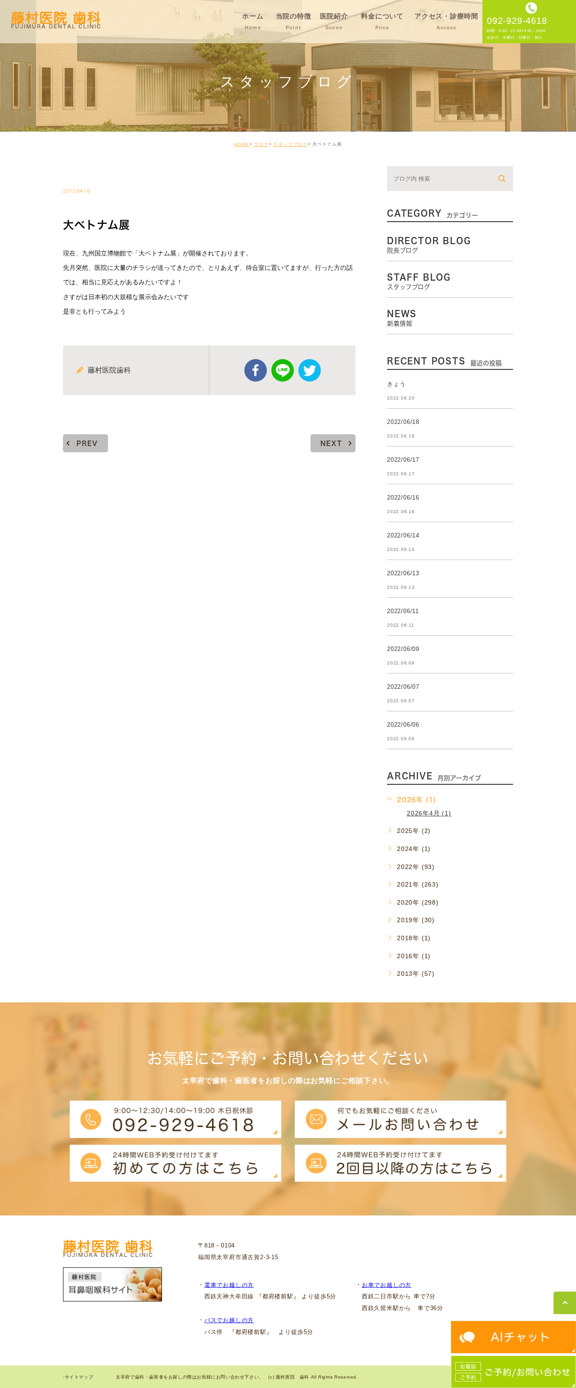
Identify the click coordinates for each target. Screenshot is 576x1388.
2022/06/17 (403, 459)
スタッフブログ (290, 144)
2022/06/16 (403, 497)
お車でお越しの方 (386, 1284)
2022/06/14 (403, 535)
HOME (241, 144)
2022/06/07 (403, 686)
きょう (396, 384)
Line (282, 370)
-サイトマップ (78, 1376)
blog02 (88, 172)
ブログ (261, 144)
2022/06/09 (403, 649)
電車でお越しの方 (229, 1284)
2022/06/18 (403, 422)
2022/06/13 (403, 573)
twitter (309, 370)
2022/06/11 (403, 611)
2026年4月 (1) (429, 813)
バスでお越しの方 (229, 1320)
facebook (255, 370)
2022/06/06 (403, 724)
